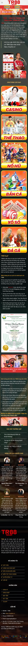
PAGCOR (10, 287)
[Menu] (2, 2)
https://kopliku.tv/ (10, 613)
